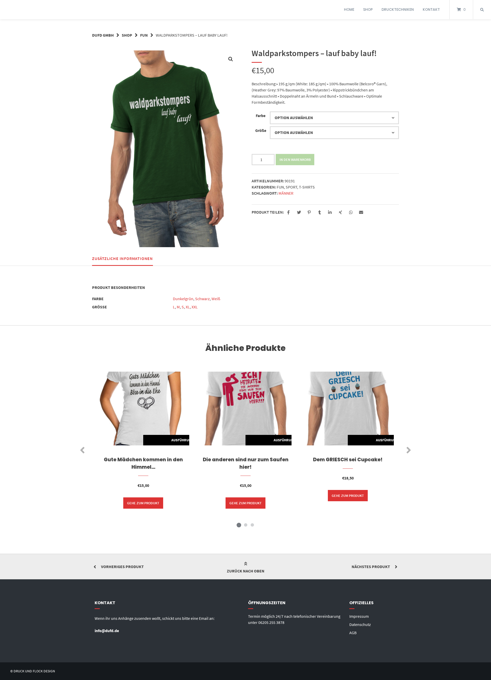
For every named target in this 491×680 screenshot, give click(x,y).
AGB (352, 632)
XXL (195, 306)
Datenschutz (360, 624)
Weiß (215, 298)
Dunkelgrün (183, 298)
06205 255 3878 (271, 622)
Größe (260, 130)
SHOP (368, 9)
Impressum (359, 616)
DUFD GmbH (103, 35)
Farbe (260, 115)
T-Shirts (307, 187)
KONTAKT (431, 9)
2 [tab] (245, 524)
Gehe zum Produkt (143, 503)
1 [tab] (239, 524)
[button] (230, 59)
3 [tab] (252, 524)
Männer (285, 193)
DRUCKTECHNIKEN (398, 9)
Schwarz (202, 298)
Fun (144, 35)
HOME (349, 9)
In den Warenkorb (295, 159)
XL (188, 306)
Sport (291, 187)
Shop (127, 35)
